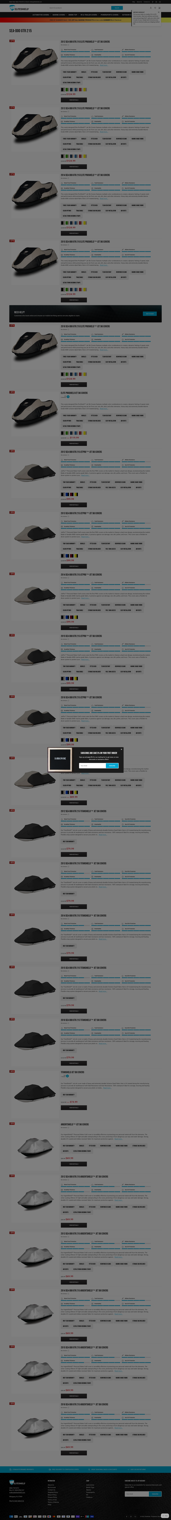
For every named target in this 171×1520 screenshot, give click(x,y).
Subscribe (112, 766)
